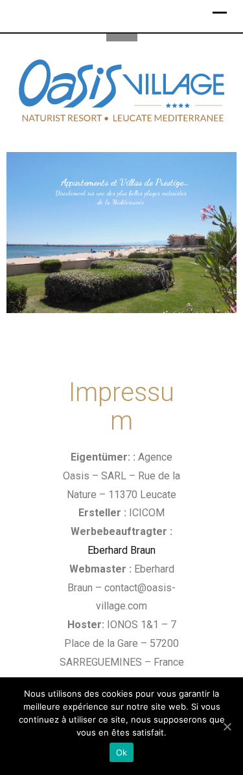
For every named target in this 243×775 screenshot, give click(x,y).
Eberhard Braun (121, 550)
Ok (122, 752)
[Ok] (226, 726)
